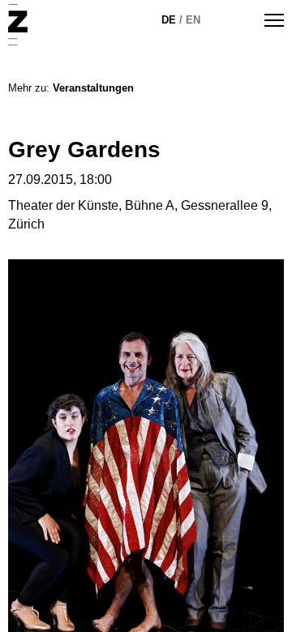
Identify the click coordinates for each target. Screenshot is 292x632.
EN (193, 20)
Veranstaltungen (93, 88)
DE (168, 20)
